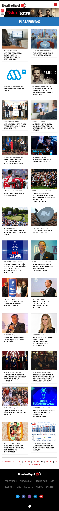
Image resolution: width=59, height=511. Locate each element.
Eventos (50, 487)
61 (38, 462)
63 (47, 462)
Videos (39, 487)
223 (28, 464)
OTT (52, 481)
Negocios (9, 487)
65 (56, 462)
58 (24, 462)
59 (29, 462)
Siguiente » (37, 464)
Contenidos (11, 481)
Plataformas (26, 481)
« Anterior (6, 462)
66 (20, 464)
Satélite (28, 487)
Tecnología (41, 481)
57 (20, 462)
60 (34, 462)
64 (51, 462)
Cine (19, 487)
